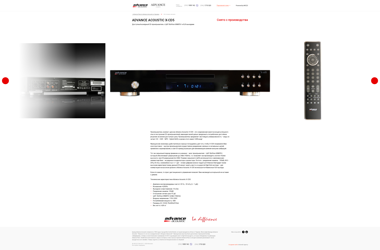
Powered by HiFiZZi (242, 5)
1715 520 (205, 5)
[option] (190, 80)
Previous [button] (5, 80)
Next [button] (374, 80)
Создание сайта (233, 244)
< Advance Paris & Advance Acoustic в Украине (145, 14)
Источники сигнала (169, 14)
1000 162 (189, 5)
